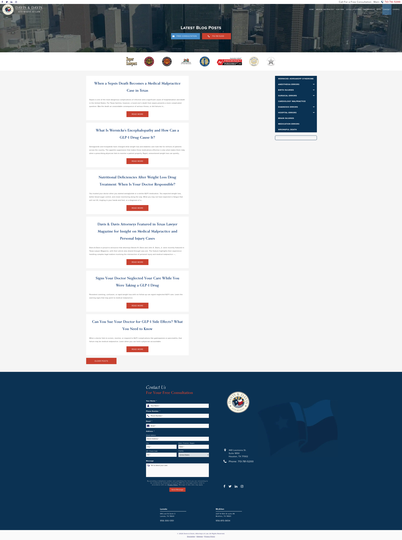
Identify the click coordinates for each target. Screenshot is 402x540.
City (147, 443)
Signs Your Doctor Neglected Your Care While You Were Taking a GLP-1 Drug (137, 281)
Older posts (101, 361)
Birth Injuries (286, 90)
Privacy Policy (173, 485)
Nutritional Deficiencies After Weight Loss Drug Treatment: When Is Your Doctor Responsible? (137, 180)
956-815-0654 (223, 520)
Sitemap (200, 536)
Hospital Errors (287, 112)
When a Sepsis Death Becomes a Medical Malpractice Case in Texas (137, 86)
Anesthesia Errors (288, 84)
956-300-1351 (167, 520)
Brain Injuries (286, 118)
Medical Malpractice (325, 9)
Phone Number (153, 411)
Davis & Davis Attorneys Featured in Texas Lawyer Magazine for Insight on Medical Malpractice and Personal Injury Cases (137, 231)
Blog (379, 9)
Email (149, 421)
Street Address (151, 435)
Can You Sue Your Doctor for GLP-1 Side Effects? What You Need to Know (137, 325)
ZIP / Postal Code (151, 451)
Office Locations (353, 9)
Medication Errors (288, 124)
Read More (137, 114)
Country (181, 451)
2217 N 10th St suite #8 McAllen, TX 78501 (225, 514)
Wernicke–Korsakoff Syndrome (296, 79)
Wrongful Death (287, 129)
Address (150, 431)
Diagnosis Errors (288, 107)
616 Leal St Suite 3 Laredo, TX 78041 (167, 514)
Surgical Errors (287, 95)
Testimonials (368, 9)
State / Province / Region (186, 443)
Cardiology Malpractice (292, 101)
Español (396, 9)
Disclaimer (191, 536)
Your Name (151, 401)
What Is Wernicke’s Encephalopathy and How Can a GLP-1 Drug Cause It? (137, 133)
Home (311, 9)
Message (150, 461)
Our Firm (340, 9)
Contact (386, 9)
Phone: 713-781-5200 (241, 461)
